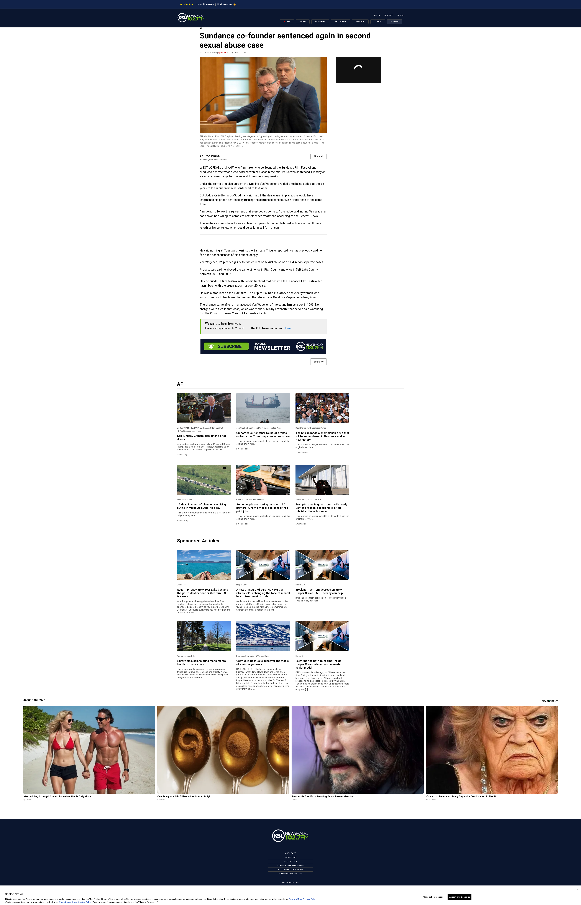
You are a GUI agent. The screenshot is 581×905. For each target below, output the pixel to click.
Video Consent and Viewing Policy (75, 902)
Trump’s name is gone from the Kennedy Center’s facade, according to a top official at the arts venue (321, 508)
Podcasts (320, 21)
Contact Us (290, 861)
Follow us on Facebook (290, 869)
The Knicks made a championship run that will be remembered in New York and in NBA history (322, 436)
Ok (578, 889)
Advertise (290, 857)
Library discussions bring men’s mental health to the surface (201, 662)
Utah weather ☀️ (226, 4)
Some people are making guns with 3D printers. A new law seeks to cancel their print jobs (262, 508)
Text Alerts (340, 21)
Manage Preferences (433, 897)
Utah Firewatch (205, 4)
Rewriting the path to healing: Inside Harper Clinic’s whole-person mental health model (318, 664)
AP (201, 28)
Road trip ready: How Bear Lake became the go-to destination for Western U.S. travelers (202, 593)
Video (303, 21)
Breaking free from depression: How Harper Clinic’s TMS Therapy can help (319, 591)
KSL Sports (388, 15)
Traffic (377, 21)
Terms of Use (295, 899)
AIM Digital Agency (290, 882)
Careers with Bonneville (290, 865)
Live (287, 21)
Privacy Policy (310, 899)
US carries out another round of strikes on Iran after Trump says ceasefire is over (263, 434)
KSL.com (400, 15)
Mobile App (290, 853)
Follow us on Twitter (290, 873)
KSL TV (377, 15)
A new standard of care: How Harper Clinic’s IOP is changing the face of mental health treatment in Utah (263, 593)
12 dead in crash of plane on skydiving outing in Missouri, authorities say (201, 506)
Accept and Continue (459, 897)
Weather (360, 21)
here (288, 328)
